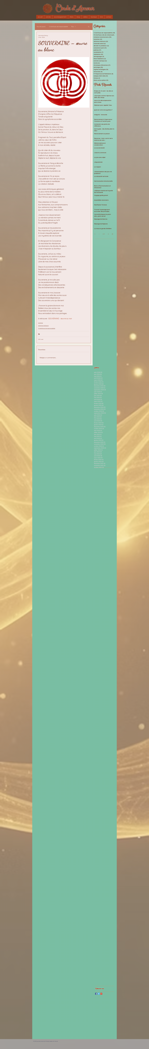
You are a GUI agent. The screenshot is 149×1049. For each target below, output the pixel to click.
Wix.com (56, 1041)
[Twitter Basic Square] (99, 994)
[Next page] (108, 234)
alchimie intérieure (43, 325)
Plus (72, 26)
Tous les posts (41, 26)
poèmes (40, 323)
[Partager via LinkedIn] (39, 334)
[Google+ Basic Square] (101, 994)
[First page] (94, 234)
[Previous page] (99, 234)
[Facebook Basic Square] (96, 994)
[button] (89, 26)
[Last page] (112, 234)
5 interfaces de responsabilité (58, 26)
